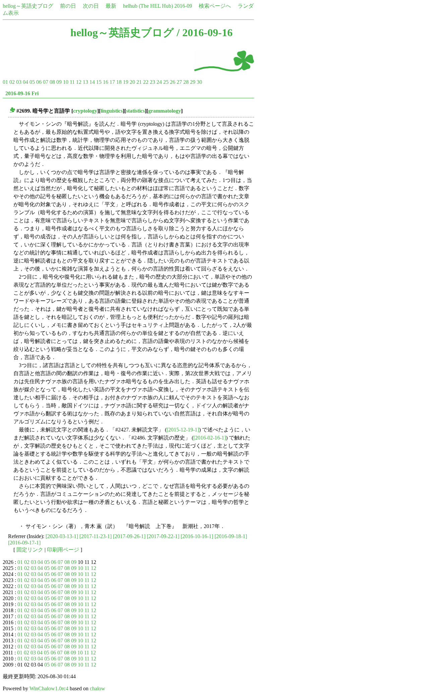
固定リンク (29, 550)
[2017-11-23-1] (95, 536)
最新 (111, 6)
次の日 (91, 6)
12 (78, 82)
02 (12, 82)
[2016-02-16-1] (209, 438)
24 (159, 82)
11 (72, 82)
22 (145, 82)
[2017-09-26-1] (129, 536)
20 (132, 82)
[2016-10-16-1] (197, 536)
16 (105, 82)
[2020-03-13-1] (62, 536)
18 (119, 82)
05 (32, 82)
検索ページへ (215, 6)
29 (192, 82)
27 (179, 82)
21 (139, 82)
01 (5, 82)
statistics (135, 111)
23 (152, 82)
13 (85, 82)
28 (186, 82)
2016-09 (183, 6)
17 (112, 82)
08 (52, 82)
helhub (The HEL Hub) (148, 6)
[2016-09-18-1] (230, 536)
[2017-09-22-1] (163, 536)
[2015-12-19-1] (183, 429)
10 (65, 82)
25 (166, 82)
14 (92, 82)
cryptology (85, 111)
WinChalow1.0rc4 (48, 688)
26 (172, 82)
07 (45, 82)
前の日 (68, 6)
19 (125, 82)
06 (39, 82)
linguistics (112, 111)
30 (199, 82)
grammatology (164, 111)
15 (99, 82)
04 (25, 82)
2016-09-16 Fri (22, 93)
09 (59, 82)
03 (18, 82)
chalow (97, 688)
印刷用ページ (63, 550)
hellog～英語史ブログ (28, 6)
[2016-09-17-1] (24, 542)
